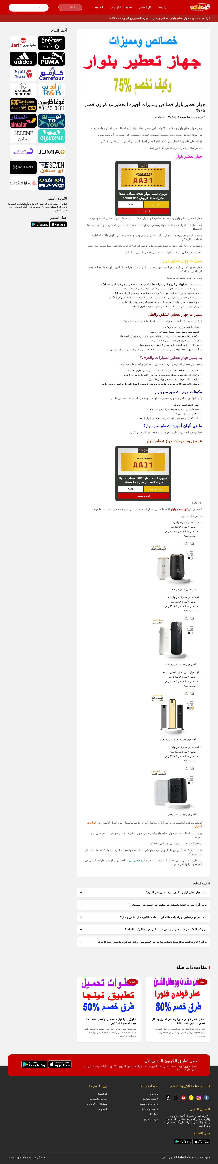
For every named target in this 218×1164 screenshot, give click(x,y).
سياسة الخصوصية (149, 1104)
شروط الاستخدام (149, 1109)
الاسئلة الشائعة (150, 1099)
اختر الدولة (70, 7)
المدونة (98, 7)
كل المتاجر (145, 7)
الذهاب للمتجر (143, 211)
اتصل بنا (154, 1114)
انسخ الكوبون (156, 204)
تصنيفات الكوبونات (121, 7)
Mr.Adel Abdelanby (179, 117)
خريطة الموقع (151, 1119)
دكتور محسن (15, 1157)
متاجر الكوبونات (98, 1099)
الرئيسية (163, 7)
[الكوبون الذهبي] (200, 7)
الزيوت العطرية (167, 306)
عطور (195, 18)
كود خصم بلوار (179, 509)
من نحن (154, 1093)
